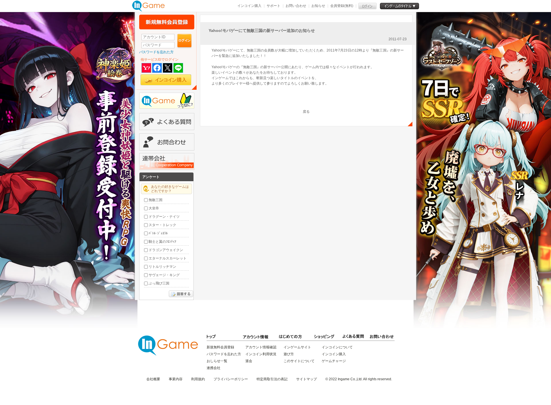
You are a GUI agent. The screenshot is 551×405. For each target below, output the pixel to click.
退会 (248, 361)
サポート (273, 6)
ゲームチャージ (334, 361)
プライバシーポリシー (231, 379)
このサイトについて (299, 361)
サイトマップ (306, 379)
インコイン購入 (249, 6)
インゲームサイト (297, 347)
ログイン (184, 41)
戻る (306, 112)
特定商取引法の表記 (272, 379)
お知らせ (318, 6)
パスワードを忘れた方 (156, 52)
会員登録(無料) (341, 6)
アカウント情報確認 (260, 347)
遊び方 (289, 354)
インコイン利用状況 (260, 354)
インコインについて (337, 347)
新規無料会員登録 (166, 22)
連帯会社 (166, 161)
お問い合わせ (296, 6)
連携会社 (213, 368)
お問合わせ (166, 141)
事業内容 (176, 379)
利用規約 (198, 379)
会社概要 (153, 379)
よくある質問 (166, 121)
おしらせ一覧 (217, 361)
